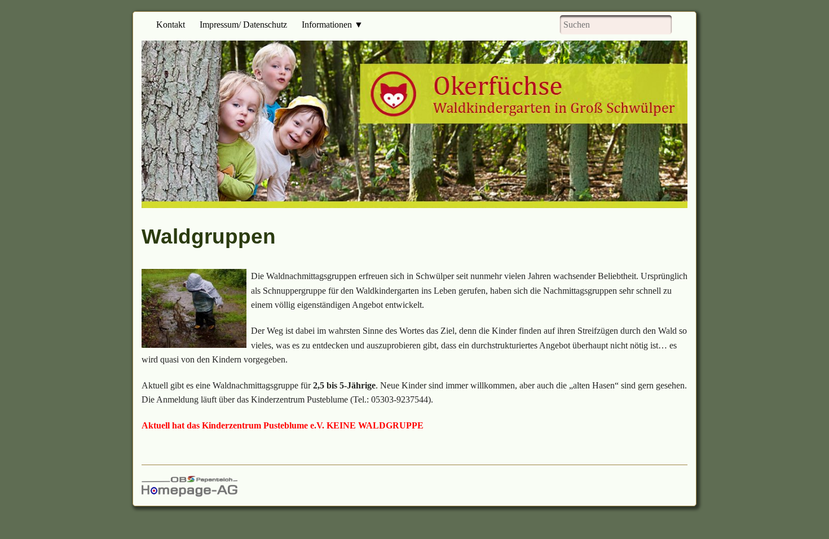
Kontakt (170, 24)
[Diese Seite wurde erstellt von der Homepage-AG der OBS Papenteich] (189, 485)
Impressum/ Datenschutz (243, 24)
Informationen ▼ (332, 24)
